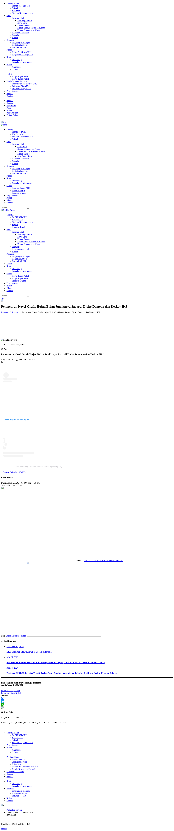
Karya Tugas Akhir (20, 76)
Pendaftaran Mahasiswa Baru (24, 84)
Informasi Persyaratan (21, 88)
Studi (9, 15)
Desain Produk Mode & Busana (31, 28)
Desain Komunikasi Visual (28, 30)
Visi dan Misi (17, 737)
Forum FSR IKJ (19, 47)
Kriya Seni (22, 23)
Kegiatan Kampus (19, 45)
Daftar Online (12, 115)
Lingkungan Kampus (21, 42)
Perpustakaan (12, 91)
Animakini (16, 67)
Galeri (9, 74)
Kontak (10, 96)
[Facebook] (87, 698)
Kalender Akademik (20, 33)
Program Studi (18, 18)
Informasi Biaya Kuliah (22, 86)
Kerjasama (11, 105)
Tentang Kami (13, 3)
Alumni (10, 93)
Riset (9, 57)
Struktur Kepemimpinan (22, 13)
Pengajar (15, 35)
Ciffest (15, 69)
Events (15, 312)
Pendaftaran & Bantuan (17, 81)
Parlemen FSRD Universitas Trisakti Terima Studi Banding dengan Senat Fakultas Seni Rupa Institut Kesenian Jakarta (62, 673)
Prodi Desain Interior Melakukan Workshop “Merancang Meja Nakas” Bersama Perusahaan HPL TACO (56, 662)
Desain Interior (23, 25)
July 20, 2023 (12, 657)
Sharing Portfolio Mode (16, 636)
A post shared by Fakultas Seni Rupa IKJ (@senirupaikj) (38, 467)
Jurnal (9, 64)
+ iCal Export (23, 472)
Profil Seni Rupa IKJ (21, 6)
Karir (9, 108)
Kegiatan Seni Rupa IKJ (22, 55)
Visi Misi (16, 11)
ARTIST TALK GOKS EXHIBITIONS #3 (103, 560)
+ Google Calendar (9, 472)
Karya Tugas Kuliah (20, 79)
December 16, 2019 (15, 646)
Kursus (15, 37)
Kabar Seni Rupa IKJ (21, 52)
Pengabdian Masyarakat (22, 62)
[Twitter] (87, 701)
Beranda (4, 312)
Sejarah (15, 8)
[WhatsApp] (87, 704)
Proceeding (17, 59)
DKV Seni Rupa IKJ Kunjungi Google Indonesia (29, 652)
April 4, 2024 (12, 668)
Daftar (4, 828)
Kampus (10, 40)
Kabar (9, 50)
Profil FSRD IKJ (19, 735)
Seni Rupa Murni (24, 20)
